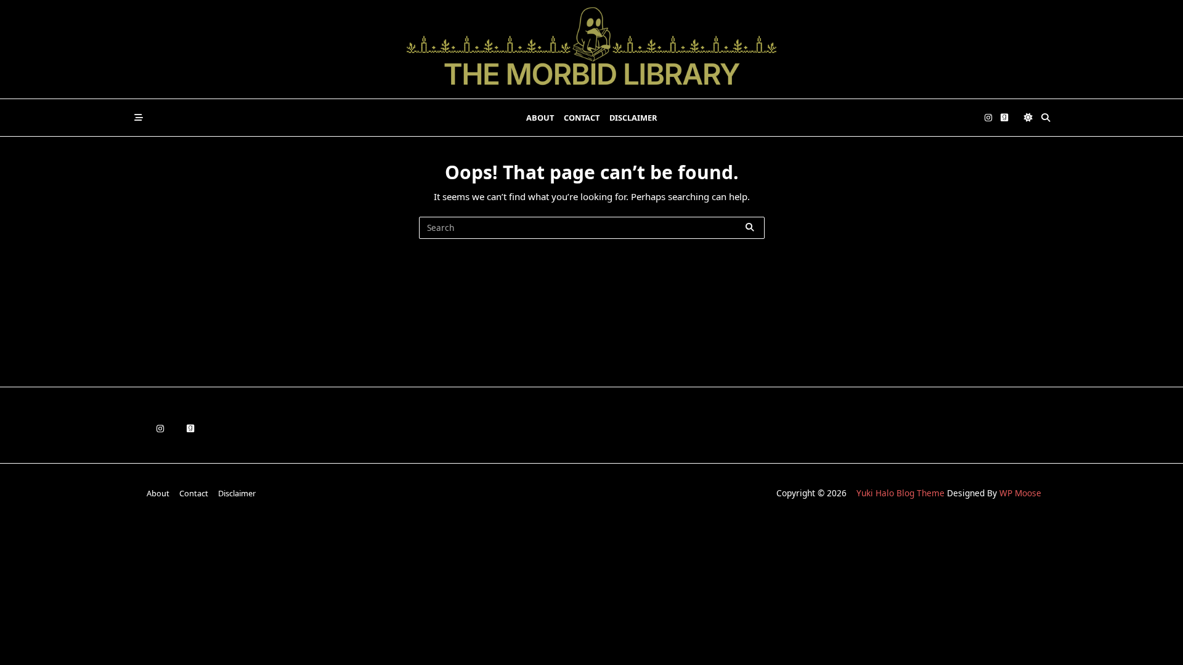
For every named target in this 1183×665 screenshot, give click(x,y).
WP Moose (1020, 493)
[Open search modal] (1045, 117)
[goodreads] (1004, 118)
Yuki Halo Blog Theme (900, 493)
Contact (582, 117)
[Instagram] (988, 118)
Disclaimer (633, 117)
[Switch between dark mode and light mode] (1028, 117)
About (540, 117)
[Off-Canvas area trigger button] (138, 117)
